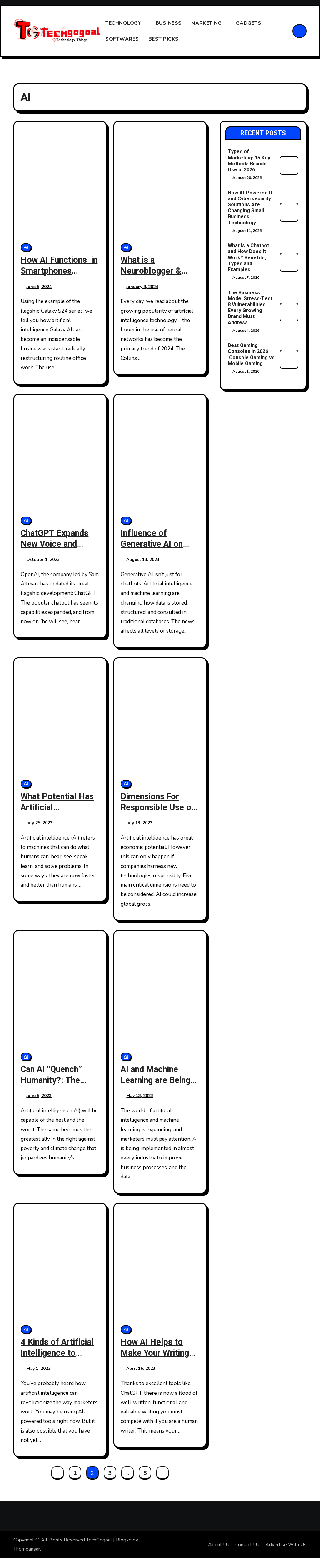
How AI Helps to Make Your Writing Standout (155, 1353)
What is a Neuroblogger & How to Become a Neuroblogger (154, 276)
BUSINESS (169, 23)
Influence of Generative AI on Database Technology (152, 549)
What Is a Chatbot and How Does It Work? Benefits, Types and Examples (248, 257)
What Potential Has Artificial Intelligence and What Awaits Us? (57, 813)
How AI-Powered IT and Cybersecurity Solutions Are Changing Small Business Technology (250, 208)
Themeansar (26, 1549)
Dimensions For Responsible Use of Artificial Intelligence (158, 813)
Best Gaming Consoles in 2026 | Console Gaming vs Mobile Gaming (251, 354)
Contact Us (247, 1544)
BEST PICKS (164, 39)
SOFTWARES (122, 39)
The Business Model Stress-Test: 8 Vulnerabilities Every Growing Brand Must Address (251, 307)
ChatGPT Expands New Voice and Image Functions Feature (54, 549)
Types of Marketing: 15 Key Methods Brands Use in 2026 (249, 161)
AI (26, 247)
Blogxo (124, 1539)
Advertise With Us (286, 1544)
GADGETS (249, 23)
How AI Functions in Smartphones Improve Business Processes (59, 276)
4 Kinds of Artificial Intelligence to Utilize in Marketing (57, 1353)
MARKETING (207, 23)
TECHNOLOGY (124, 23)
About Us (218, 1544)
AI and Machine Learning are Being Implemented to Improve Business (155, 1085)
